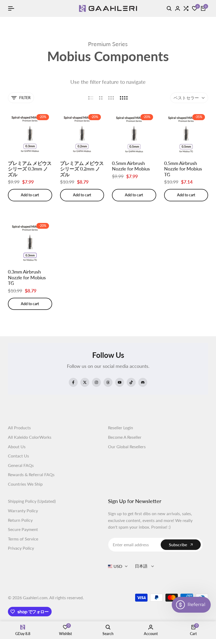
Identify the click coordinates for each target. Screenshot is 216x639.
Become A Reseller (124, 437)
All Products (19, 427)
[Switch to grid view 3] (111, 97)
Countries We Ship (25, 483)
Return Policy (20, 520)
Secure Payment (23, 529)
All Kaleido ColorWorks (29, 437)
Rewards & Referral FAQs (31, 474)
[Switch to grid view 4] (124, 97)
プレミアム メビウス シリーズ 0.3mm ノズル (30, 168)
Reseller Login (120, 427)
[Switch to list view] (91, 97)
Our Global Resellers (127, 446)
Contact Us (18, 455)
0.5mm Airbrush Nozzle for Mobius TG (183, 168)
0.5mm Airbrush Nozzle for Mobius (131, 166)
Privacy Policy (21, 547)
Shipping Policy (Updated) (32, 501)
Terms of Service (23, 538)
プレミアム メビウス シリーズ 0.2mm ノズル (82, 168)
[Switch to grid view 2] (101, 97)
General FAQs (21, 465)
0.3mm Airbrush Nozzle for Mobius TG (27, 277)
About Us (17, 446)
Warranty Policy (23, 510)
